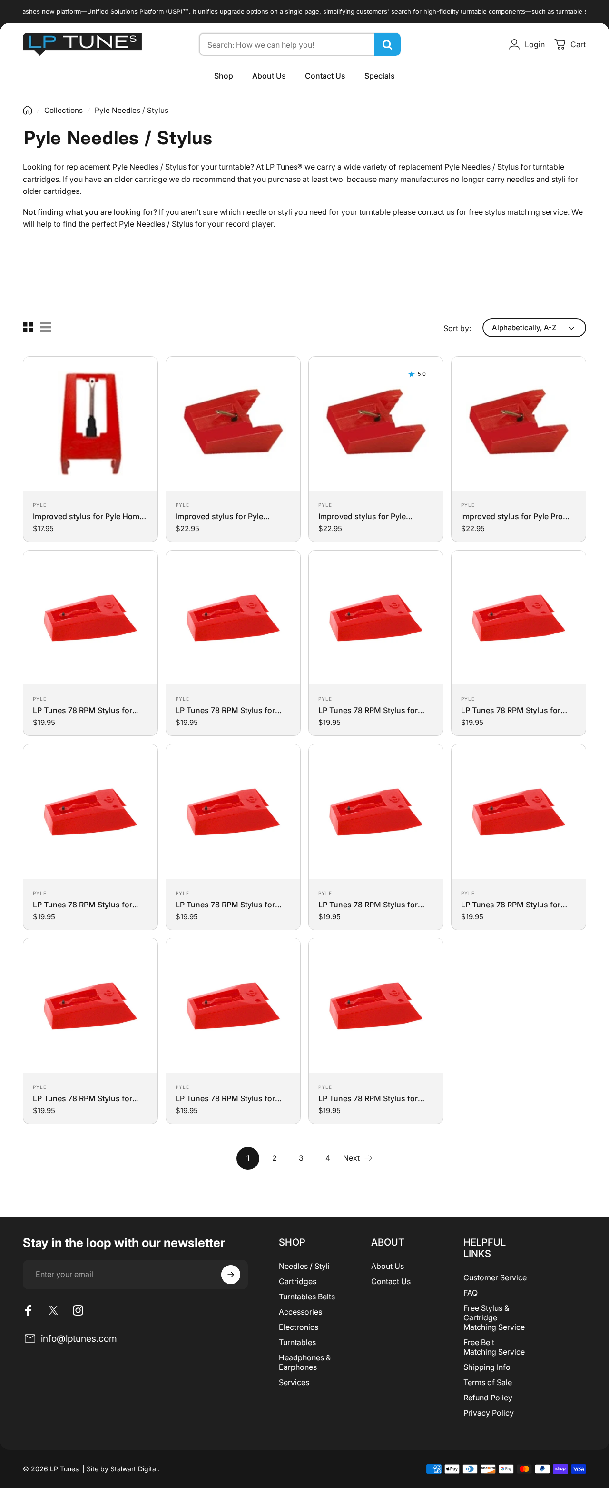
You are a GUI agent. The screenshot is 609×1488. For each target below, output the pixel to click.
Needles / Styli (304, 1266)
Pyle (40, 505)
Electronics (298, 1327)
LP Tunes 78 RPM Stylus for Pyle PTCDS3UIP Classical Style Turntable (518, 710)
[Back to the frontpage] (27, 110)
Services (294, 1382)
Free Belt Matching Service (494, 1347)
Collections (63, 110)
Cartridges (297, 1281)
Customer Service (495, 1277)
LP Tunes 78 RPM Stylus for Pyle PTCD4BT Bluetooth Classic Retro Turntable (225, 710)
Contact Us (391, 1281)
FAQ (470, 1292)
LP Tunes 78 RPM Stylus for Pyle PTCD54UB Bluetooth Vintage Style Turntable (368, 710)
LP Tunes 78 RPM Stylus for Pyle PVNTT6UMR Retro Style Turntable (228, 1098)
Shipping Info (487, 1367)
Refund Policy (487, 1397)
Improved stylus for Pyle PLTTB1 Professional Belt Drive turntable (230, 516)
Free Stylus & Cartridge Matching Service (494, 1317)
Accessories (300, 1312)
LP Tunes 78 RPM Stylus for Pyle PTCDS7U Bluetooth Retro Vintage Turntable (88, 904)
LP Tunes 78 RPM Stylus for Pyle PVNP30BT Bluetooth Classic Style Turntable (368, 904)
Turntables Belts (307, 1296)
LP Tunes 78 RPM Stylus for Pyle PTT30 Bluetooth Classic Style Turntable (229, 904)
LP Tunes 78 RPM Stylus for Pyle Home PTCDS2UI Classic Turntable (86, 710)
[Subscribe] (230, 1274)
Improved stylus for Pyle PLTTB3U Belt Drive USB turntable (362, 516)
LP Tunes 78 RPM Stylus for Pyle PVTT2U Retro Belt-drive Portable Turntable (370, 1098)
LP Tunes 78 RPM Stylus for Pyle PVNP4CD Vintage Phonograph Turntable (510, 904)
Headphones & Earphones (305, 1362)
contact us (436, 212)
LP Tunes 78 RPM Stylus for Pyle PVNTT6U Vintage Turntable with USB (82, 1098)
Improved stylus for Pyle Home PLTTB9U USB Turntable (88, 516)
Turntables (297, 1342)
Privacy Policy (488, 1413)
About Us (387, 1266)
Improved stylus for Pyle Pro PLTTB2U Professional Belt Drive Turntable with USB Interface (512, 516)
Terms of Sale (487, 1382)
